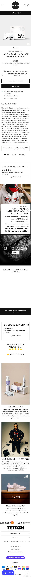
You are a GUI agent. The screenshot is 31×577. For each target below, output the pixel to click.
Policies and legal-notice (15, 552)
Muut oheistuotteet (17, 51)
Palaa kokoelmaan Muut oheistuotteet (16, 311)
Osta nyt (15, 86)
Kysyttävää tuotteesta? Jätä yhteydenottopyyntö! (15, 148)
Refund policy (15, 549)
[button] (27, 576)
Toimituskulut (19, 63)
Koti (9, 51)
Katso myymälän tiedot (10, 98)
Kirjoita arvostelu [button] (16, 177)
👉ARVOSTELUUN (15, 354)
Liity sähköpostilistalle (15, 541)
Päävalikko (15, 533)
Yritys (15, 537)
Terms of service (15, 546)
